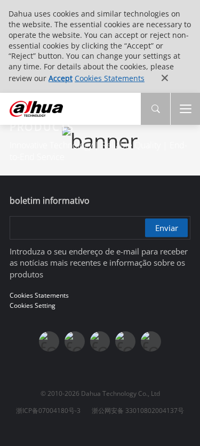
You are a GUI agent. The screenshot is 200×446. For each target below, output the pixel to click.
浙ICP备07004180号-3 (48, 410)
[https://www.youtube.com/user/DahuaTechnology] (75, 341)
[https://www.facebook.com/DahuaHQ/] (49, 341)
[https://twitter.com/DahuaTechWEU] (151, 341)
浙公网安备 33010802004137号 (138, 410)
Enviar (166, 227)
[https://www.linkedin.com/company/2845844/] (100, 341)
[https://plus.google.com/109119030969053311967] (125, 341)
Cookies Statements (110, 78)
